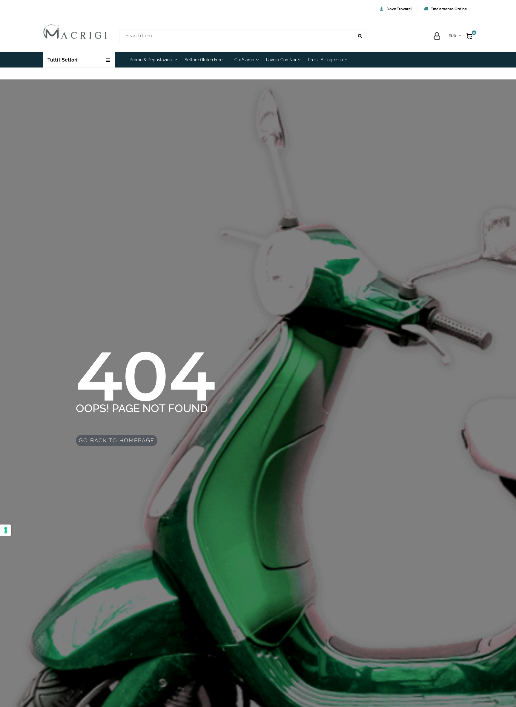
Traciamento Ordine (449, 9)
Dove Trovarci (398, 9)
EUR (452, 35)
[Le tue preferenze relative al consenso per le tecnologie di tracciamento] (5, 530)
